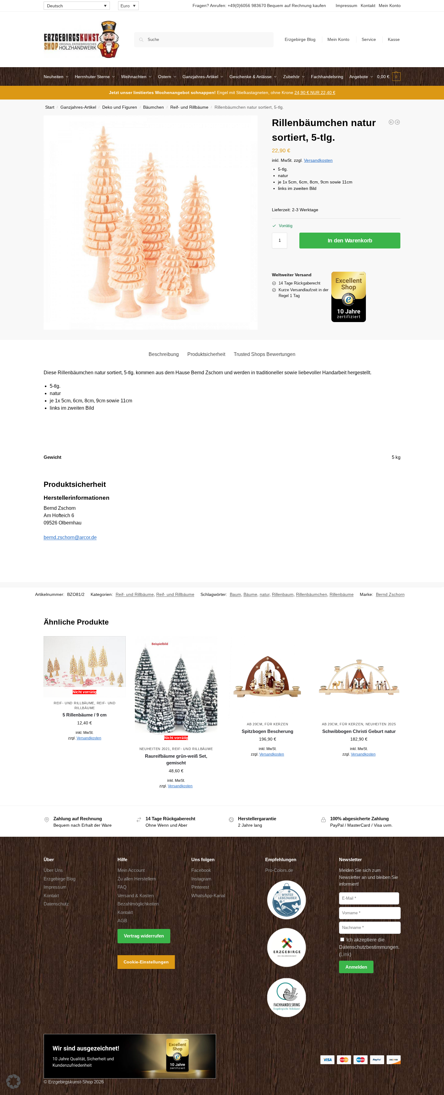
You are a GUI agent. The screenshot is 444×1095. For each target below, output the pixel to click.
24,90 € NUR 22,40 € (314, 92)
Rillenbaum (283, 594)
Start (49, 107)
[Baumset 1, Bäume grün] (397, 122)
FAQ (122, 887)
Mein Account (131, 870)
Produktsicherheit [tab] (206, 354)
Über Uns (53, 870)
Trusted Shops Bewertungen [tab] (264, 354)
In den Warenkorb (350, 240)
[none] (77, 6)
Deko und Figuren (119, 107)
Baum (235, 594)
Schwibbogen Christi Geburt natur (359, 731)
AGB (122, 920)
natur (264, 594)
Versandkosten (318, 160)
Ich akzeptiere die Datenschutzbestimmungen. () (369, 947)
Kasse (394, 39)
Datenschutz (56, 903)
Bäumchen (153, 107)
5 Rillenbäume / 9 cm (84, 714)
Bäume (250, 594)
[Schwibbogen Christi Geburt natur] (359, 677)
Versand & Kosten (135, 895)
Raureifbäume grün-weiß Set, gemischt (176, 759)
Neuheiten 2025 (381, 724)
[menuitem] (77, 6)
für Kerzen (276, 724)
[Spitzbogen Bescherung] (267, 677)
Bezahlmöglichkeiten (138, 903)
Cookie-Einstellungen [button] (146, 961)
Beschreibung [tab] (164, 354)
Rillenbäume (342, 594)
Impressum (346, 5)
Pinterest (200, 887)
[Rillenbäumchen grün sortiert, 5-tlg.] (391, 122)
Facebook (201, 870)
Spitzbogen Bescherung (267, 731)
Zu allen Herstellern (136, 878)
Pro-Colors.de (279, 870)
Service (369, 39)
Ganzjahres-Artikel (78, 107)
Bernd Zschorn (390, 594)
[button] (389, 76)
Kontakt (368, 5)
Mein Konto (390, 5)
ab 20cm (254, 724)
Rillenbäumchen (311, 594)
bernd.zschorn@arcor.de (70, 537)
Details (85, 751)
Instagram (201, 878)
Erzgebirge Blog (300, 39)
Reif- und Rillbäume (189, 107)
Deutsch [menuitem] (55, 5)
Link (345, 954)
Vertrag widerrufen (144, 935)
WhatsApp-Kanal (208, 895)
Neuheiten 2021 (154, 749)
